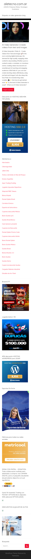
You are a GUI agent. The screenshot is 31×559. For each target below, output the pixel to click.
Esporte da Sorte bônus (9, 207)
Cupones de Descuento (9, 228)
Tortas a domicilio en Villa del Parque (13, 175)
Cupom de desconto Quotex (11, 265)
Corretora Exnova (7, 203)
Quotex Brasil (6, 249)
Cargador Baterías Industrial (11, 269)
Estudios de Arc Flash (9, 273)
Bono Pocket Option (8, 240)
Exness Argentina (7, 179)
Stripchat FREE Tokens (9, 191)
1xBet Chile (5, 171)
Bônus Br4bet (6, 195)
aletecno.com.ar (15, 4)
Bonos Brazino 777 (8, 253)
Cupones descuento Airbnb (11, 236)
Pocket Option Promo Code (11, 232)
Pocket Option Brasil (8, 199)
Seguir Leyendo (8, 89)
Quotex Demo (6, 261)
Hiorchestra (5, 162)
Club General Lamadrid (9, 224)
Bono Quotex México (8, 244)
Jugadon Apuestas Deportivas (11, 187)
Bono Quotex (6, 257)
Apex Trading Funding (9, 183)
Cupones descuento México (11, 211)
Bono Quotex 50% (7, 216)
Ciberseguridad (7, 166)
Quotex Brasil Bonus (8, 220)
